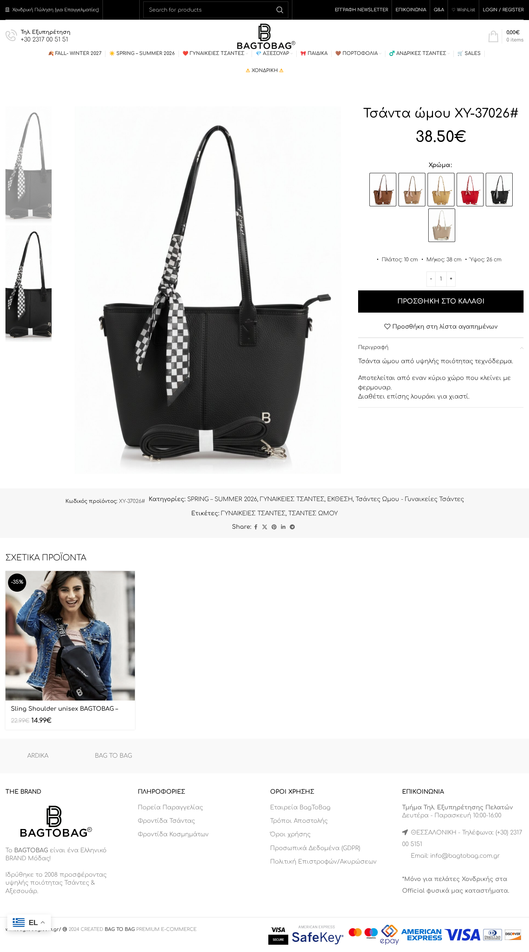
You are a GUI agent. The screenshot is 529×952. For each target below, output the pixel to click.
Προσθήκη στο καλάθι (440, 301)
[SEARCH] (280, 9)
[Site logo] (264, 36)
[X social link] (264, 527)
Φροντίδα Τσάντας (166, 821)
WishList (466, 9)
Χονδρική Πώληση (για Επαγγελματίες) (55, 9)
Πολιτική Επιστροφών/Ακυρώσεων (323, 861)
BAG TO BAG (113, 756)
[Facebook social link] (255, 527)
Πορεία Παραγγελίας (170, 807)
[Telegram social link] (292, 527)
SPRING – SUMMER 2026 (222, 499)
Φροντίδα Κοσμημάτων (173, 834)
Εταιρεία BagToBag (300, 807)
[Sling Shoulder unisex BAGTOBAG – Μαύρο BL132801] (70, 636)
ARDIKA (37, 756)
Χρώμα (439, 165)
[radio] (383, 189)
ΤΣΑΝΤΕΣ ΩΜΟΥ (313, 513)
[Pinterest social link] (274, 527)
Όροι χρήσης (290, 834)
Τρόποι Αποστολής (299, 821)
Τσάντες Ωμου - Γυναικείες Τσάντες (410, 499)
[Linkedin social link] (283, 527)
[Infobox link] (38, 36)
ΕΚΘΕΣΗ (340, 499)
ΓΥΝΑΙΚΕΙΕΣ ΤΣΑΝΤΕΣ (292, 499)
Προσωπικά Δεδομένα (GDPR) (315, 848)
